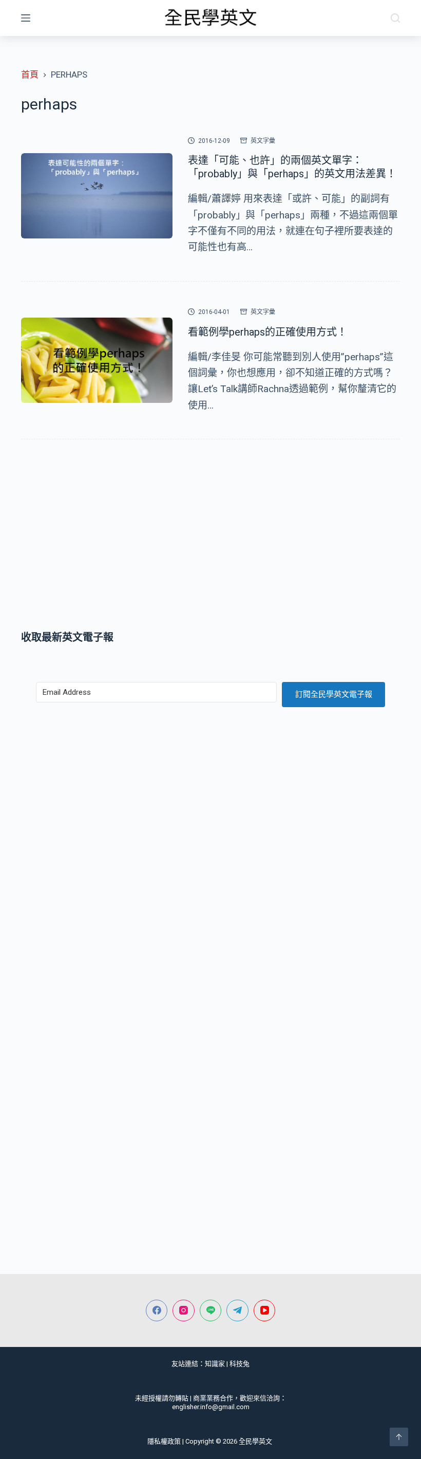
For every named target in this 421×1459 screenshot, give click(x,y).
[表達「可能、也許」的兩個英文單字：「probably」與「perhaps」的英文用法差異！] (97, 195)
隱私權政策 (164, 1441)
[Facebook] (157, 1311)
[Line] (211, 1311)
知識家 (215, 1364)
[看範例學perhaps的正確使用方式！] (97, 360)
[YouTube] (265, 1311)
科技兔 (239, 1364)
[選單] (25, 18)
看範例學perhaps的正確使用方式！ (267, 332)
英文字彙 (263, 140)
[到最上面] (399, 1437)
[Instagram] (184, 1311)
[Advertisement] (210, 537)
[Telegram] (237, 1311)
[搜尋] (395, 18)
